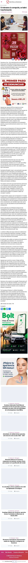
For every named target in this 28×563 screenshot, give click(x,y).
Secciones (10, 12)
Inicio (2, 552)
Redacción (4, 12)
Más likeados (8, 552)
